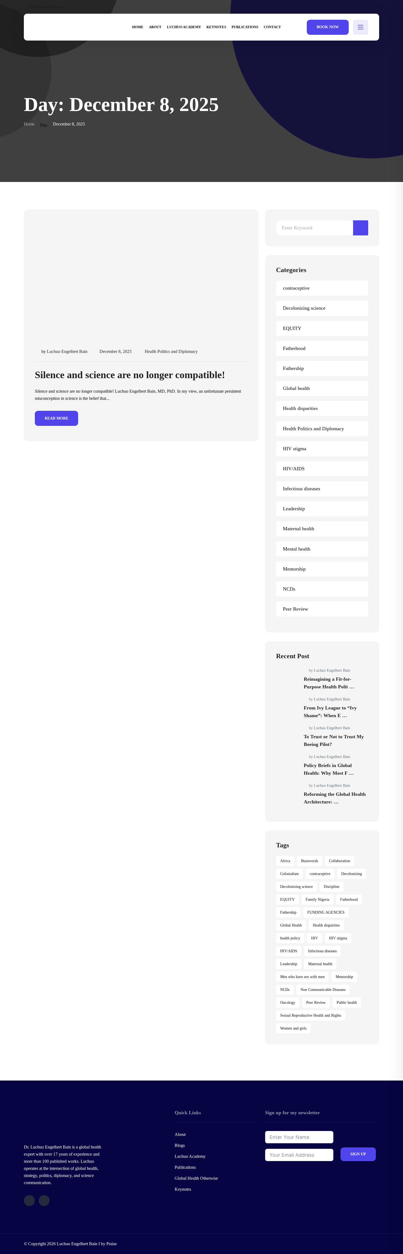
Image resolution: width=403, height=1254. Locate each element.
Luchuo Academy (190, 1156)
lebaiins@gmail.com (46, 7)
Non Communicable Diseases (322, 990)
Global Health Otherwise (196, 1178)
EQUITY (292, 328)
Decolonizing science (304, 308)
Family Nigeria (317, 899)
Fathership (293, 368)
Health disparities (300, 408)
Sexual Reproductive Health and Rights (310, 1015)
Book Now (328, 27)
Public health (347, 1003)
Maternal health (298, 528)
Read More (56, 418)
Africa (285, 861)
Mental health (296, 549)
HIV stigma (294, 448)
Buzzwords (309, 861)
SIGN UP (358, 1154)
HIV (314, 938)
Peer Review (295, 609)
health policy (290, 938)
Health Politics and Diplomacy (171, 351)
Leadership (294, 508)
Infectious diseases (301, 488)
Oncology (287, 1003)
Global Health (291, 925)
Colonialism (289, 874)
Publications (185, 1167)
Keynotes (183, 1189)
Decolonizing (351, 874)
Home (29, 124)
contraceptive (296, 288)
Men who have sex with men (302, 977)
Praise (111, 1243)
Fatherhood (294, 348)
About (180, 1134)
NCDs (289, 589)
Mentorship (294, 569)
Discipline (331, 887)
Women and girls (293, 1028)
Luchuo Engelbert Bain (67, 351)
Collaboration (339, 861)
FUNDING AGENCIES (326, 912)
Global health (296, 388)
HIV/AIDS (294, 468)
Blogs (180, 1145)
